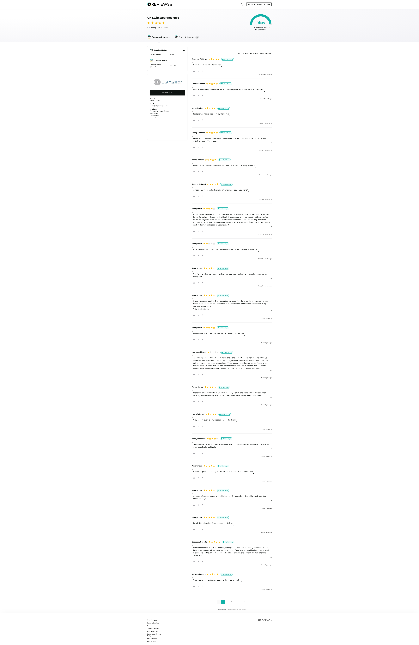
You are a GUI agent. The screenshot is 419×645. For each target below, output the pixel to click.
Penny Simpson (198, 133)
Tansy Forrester (198, 439)
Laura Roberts (198, 414)
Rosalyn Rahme (198, 84)
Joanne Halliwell (199, 184)
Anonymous (197, 209)
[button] (241, 4)
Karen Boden (197, 108)
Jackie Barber (198, 160)
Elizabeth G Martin (199, 542)
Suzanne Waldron (199, 59)
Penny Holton (197, 387)
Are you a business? (259, 4)
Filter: (265, 53)
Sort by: (247, 53)
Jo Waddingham (199, 574)
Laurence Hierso (199, 352)
